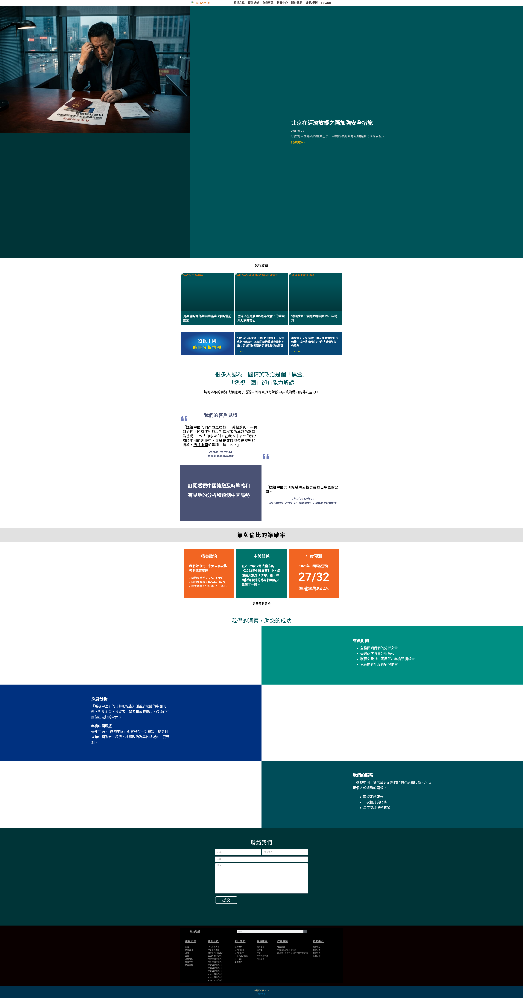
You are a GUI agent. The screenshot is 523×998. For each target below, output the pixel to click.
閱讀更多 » (298, 142)
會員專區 (267, 2)
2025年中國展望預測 (313, 566)
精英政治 (209, 556)
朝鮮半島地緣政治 (215, 953)
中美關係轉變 (213, 950)
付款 (259, 953)
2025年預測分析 (215, 959)
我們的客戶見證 (220, 415)
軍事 (187, 956)
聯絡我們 (238, 962)
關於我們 (296, 2)
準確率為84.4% (314, 588)
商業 (187, 953)
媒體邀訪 (316, 946)
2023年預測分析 (215, 965)
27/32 (313, 577)
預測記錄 (253, 2)
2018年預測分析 (215, 980)
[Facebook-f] (322, 933)
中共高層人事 (213, 946)
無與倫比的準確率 (261, 535)
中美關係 (261, 556)
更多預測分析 (261, 603)
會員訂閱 (361, 640)
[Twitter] (313, 933)
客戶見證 (238, 959)
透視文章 (239, 2)
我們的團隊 (239, 950)
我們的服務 (363, 775)
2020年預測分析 (215, 974)
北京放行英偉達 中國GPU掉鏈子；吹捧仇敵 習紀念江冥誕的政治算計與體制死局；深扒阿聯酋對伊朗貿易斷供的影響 (260, 341)
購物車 (259, 950)
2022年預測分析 (215, 968)
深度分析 (99, 698)
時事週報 (189, 965)
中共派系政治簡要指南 (286, 950)
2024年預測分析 (215, 962)
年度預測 (314, 556)
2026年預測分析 (215, 956)
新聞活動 (316, 956)
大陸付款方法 (262, 956)
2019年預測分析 (215, 977)
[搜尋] (305, 931)
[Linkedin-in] (330, 933)
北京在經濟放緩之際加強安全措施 (332, 123)
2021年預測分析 (215, 971)
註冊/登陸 (312, 2)
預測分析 (213, 941)
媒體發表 (316, 950)
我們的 (237, 953)
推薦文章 (189, 962)
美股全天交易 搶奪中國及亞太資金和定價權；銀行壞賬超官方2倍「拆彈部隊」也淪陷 (315, 341)
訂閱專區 (282, 941)
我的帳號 (260, 946)
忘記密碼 (260, 959)
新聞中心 (282, 2)
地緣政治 (189, 950)
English (326, 2)
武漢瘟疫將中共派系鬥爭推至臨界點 (292, 953)
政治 (187, 946)
